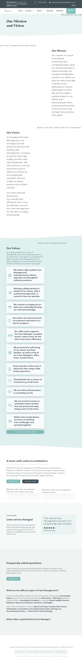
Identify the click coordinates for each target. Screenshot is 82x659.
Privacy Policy (19, 651)
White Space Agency (61, 656)
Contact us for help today (25, 432)
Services (29, 11)
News (74, 5)
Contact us (13, 579)
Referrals (50, 11)
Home (20, 11)
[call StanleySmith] (35, 2)
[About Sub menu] (43, 11)
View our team (30, 481)
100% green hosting (47, 656)
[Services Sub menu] (33, 11)
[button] (41, 590)
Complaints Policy (61, 651)
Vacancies (59, 11)
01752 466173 (42, 2)
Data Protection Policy (47, 651)
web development (33, 656)
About (39, 11)
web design (24, 656)
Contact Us (71, 10)
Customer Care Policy (32, 651)
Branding (17, 656)
